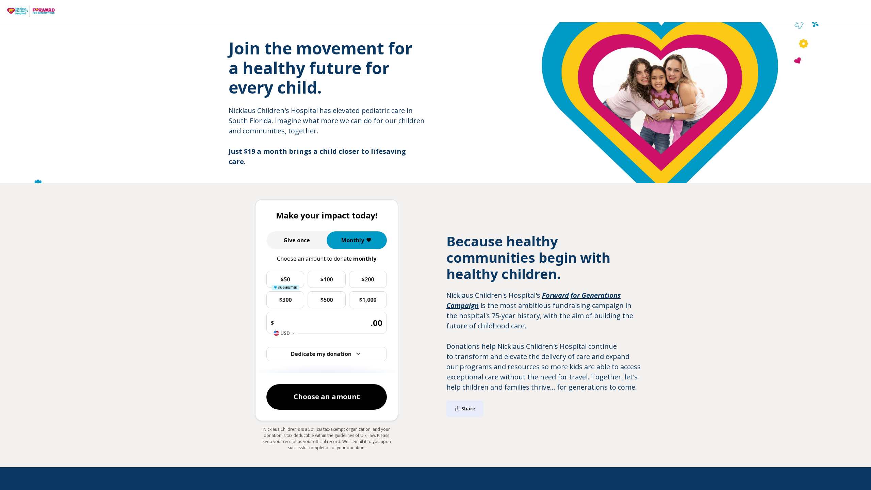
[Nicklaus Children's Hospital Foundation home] (31, 11)
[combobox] (284, 333)
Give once (296, 240)
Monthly (352, 240)
